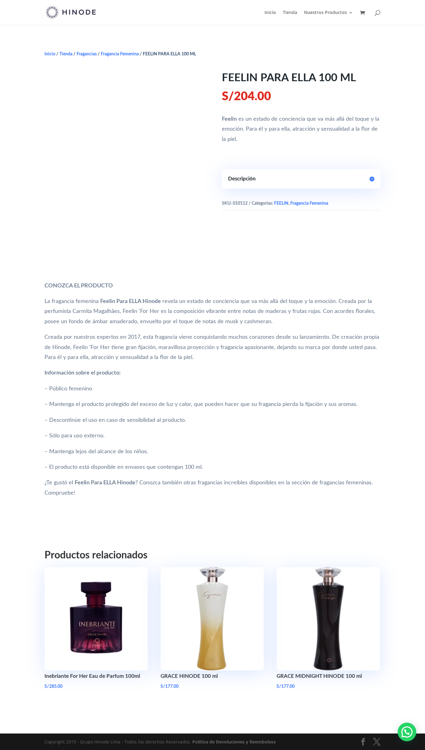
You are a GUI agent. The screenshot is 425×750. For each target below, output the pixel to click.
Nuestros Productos (325, 12)
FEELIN (281, 203)
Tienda (290, 12)
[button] (407, 732)
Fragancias (87, 54)
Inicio (270, 12)
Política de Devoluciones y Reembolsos (234, 742)
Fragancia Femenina (120, 54)
